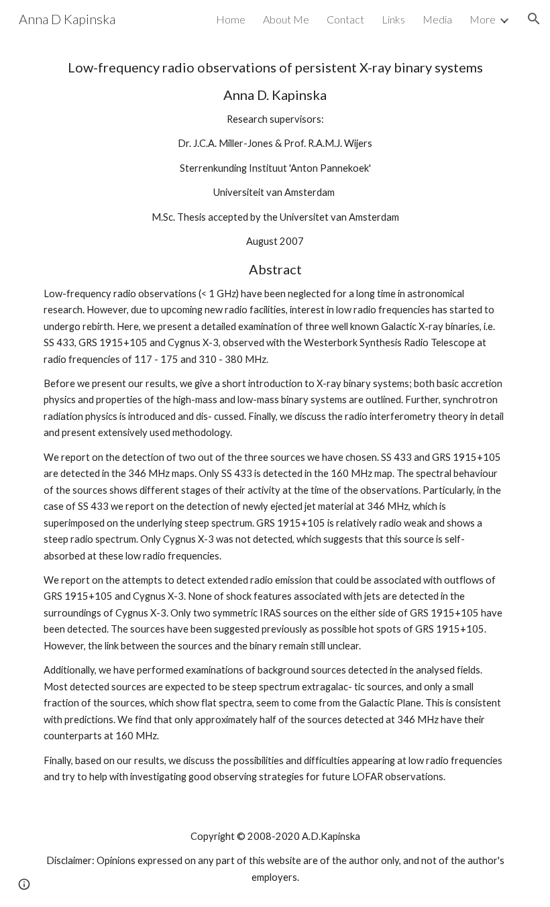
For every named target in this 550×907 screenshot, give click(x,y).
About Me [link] (286, 19)
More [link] (483, 19)
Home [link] (230, 19)
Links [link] (393, 19)
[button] (534, 19)
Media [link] (437, 19)
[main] (275, 422)
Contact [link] (345, 19)
